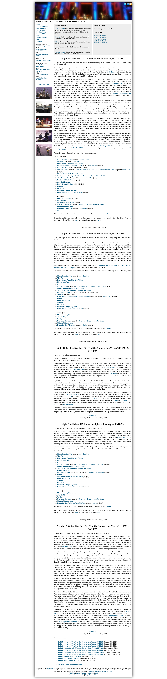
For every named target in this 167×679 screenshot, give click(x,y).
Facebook (91, 673)
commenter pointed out (122, 93)
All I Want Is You (63, 178)
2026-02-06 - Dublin (100, 36)
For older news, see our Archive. (70, 664)
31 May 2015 (79, 369)
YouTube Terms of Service (77, 674)
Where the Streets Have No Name (91, 204)
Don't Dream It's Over (65, 184)
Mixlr (96, 673)
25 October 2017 (117, 83)
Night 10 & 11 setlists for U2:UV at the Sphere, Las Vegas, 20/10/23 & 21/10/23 (92, 349)
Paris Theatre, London (43, 46)
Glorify (85, 325)
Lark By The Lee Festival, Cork (41, 65)
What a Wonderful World (77, 503)
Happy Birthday (123, 437)
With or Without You (65, 206)
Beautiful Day (62, 208)
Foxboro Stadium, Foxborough (41, 50)
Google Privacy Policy (91, 674)
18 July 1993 (68, 404)
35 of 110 (94, 398)
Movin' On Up (107, 296)
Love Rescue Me (63, 300)
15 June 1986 (67, 546)
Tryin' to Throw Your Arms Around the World (88, 176)
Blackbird (83, 208)
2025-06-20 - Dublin (100, 41)
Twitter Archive (41, 37)
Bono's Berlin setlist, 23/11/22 (69, 660)
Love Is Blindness (64, 192)
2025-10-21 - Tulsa (100, 39)
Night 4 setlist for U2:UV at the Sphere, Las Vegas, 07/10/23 (80, 644)
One (58, 167)
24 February (111, 72)
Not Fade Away (69, 180)
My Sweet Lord (77, 165)
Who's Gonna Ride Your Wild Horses (71, 174)
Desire (59, 180)
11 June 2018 (108, 367)
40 (58, 211)
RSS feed (72, 673)
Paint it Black (126, 170)
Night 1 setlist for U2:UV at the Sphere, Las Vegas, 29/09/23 (80, 654)
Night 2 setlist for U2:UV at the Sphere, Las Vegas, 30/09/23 (80, 650)
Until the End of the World (86, 170)
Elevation (61, 198)
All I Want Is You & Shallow (106, 265)
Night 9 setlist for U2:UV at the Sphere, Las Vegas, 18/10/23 (93, 424)
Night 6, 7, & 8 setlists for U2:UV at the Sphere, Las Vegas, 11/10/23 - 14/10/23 (92, 527)
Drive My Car (61, 161)
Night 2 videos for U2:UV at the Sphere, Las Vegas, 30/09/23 (81, 648)
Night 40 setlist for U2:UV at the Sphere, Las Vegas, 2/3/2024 (92, 58)
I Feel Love (93, 165)
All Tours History (42, 26)
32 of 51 (69, 396)
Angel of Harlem (63, 182)
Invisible (64, 167)
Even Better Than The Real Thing (70, 163)
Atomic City (61, 200)
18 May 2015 (126, 400)
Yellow (91, 178)
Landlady (60, 176)
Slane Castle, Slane (42, 74)
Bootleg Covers (41, 32)
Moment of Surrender (64, 204)
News (38, 36)
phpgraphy (49, 668)
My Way (68, 198)
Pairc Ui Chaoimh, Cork (43, 60)
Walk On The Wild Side (96, 472)
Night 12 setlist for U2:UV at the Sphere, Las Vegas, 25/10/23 (92, 233)
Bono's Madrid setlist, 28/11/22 (69, 656)
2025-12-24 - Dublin (100, 37)
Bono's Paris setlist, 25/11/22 (69, 658)
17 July (56, 404)
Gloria (71, 208)
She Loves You (69, 202)
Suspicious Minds (77, 476)
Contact (39, 41)
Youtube (84, 673)
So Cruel (60, 188)
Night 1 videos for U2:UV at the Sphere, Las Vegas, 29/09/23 (81, 652)
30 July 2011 (105, 146)
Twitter (78, 673)
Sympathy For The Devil (106, 170)
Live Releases (41, 28)
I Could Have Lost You (64, 159)
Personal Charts (42, 34)
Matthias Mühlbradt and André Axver (101, 671)
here (109, 214)
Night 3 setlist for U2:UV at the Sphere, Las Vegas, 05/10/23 (80, 646)
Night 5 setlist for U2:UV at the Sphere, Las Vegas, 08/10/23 (80, 642)
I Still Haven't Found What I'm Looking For (73, 296)
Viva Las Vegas (78, 192)
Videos (57, 42)
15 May (115, 400)
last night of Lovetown (68, 621)
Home (38, 25)
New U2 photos (44, 84)
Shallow (60, 294)
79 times (113, 374)
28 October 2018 (72, 394)
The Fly (76, 161)
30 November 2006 (116, 615)
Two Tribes (100, 464)
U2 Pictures (40, 30)
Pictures (57, 37)
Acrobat (60, 186)
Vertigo (60, 202)
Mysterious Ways (63, 165)
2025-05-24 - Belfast (100, 43)
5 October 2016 (77, 148)
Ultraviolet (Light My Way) (67, 190)
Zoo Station (84, 159)
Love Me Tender (62, 170)
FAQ (37, 39)
